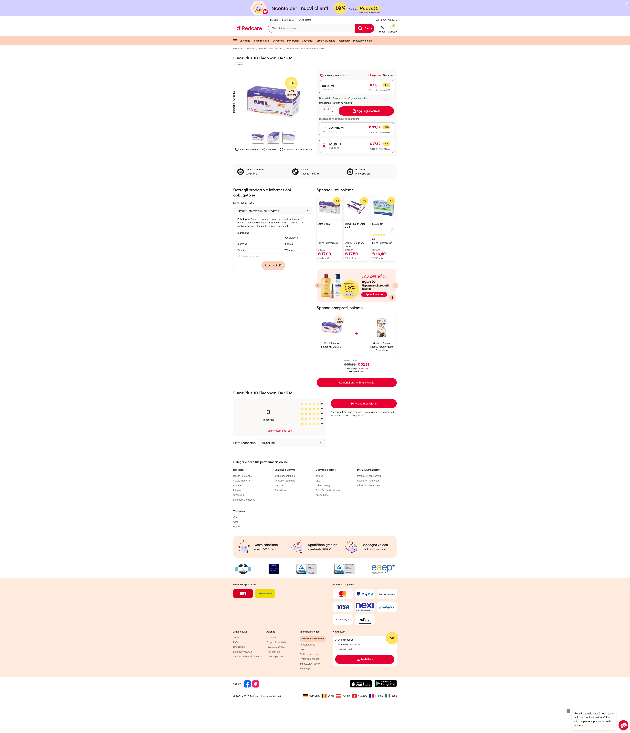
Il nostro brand (262, 40)
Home (236, 49)
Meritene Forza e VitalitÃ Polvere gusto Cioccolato (381, 346)
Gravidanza (281, 490)
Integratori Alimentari (368, 480)
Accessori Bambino (285, 480)
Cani (235, 517)
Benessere (278, 40)
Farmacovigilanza (242, 651)
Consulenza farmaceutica (298, 149)
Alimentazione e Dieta (368, 485)
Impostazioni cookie (310, 663)
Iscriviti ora (367, 659)
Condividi (271, 149)
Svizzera (362, 695)
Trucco (319, 476)
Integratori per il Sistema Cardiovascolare (306, 49)
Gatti (236, 522)
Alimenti (238, 65)
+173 (291, 93)
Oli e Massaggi (324, 485)
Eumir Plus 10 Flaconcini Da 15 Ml (331, 345)
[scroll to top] (604, 706)
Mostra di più (273, 265)
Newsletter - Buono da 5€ (282, 20)
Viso (318, 480)
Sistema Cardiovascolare (270, 49)
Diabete (237, 485)
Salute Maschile (242, 480)
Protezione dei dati (309, 659)
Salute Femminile (242, 476)
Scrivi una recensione (364, 403)
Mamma (279, 485)
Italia (394, 695)
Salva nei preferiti (249, 149)
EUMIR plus (324, 224)
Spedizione (325, 103)
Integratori (293, 40)
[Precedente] (318, 285)
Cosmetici (307, 40)
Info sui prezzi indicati (336, 75)
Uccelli (237, 526)
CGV (302, 649)
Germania (314, 695)
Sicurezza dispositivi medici (247, 656)
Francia (379, 695)
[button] (273, 211)
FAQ (235, 642)
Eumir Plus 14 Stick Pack (355, 226)
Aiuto (236, 637)
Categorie (245, 40)
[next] (392, 228)
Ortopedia (238, 495)
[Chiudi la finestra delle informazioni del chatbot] (568, 711)
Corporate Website (276, 642)
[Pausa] (392, 298)
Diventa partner (274, 656)
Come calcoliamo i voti (279, 430)
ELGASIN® (377, 224)
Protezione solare (362, 40)
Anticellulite (322, 495)
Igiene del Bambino (285, 476)
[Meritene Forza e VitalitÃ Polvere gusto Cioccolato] (381, 327)
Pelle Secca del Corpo (328, 490)
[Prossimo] (395, 285)
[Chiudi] (626, 3)
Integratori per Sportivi (369, 476)
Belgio (331, 695)
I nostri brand (273, 651)
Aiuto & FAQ (381, 20)
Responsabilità (307, 644)
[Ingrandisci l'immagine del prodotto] (273, 102)
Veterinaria (344, 40)
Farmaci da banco (325, 40)
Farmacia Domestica (244, 499)
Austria (346, 695)
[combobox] (328, 111)
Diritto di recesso (309, 654)
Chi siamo (392, 20)
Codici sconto (305, 20)
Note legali (305, 668)
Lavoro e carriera (275, 647)
